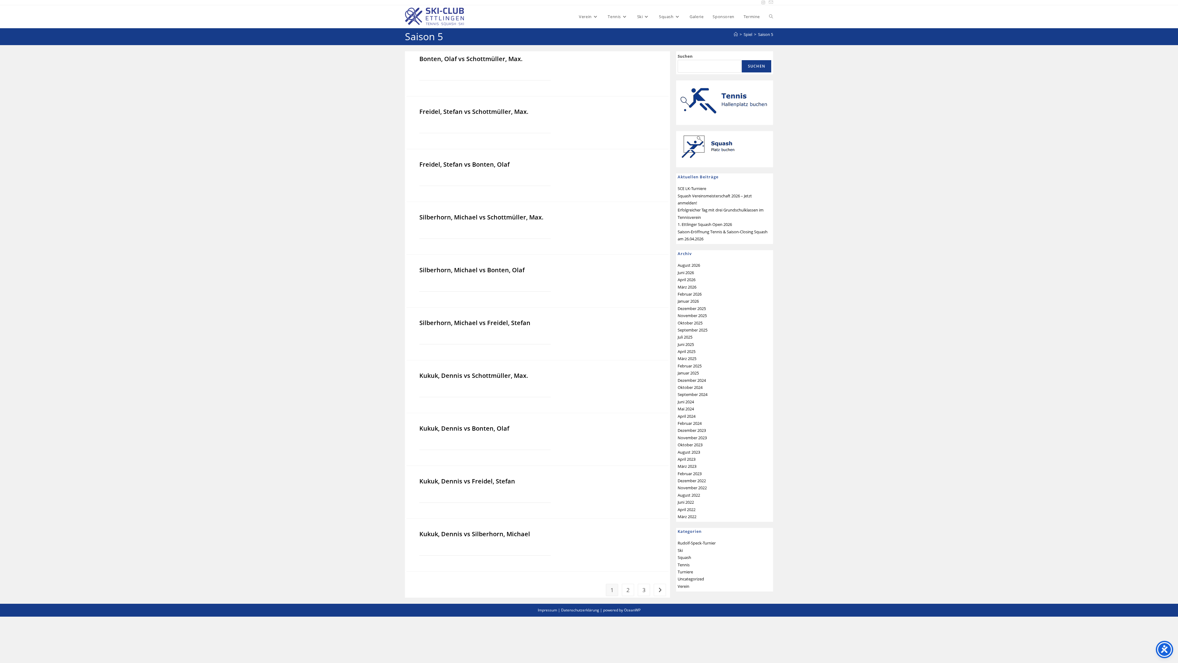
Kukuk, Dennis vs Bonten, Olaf (464, 428)
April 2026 (686, 279)
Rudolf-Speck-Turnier (697, 543)
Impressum (547, 610)
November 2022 (692, 487)
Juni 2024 (686, 402)
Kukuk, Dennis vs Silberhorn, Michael (474, 534)
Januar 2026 (688, 301)
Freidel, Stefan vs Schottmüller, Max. (474, 111)
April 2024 (686, 416)
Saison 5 (765, 34)
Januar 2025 (688, 373)
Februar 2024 (690, 423)
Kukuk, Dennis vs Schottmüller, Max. (473, 375)
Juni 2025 (686, 344)
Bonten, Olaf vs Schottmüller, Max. (471, 59)
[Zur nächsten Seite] (660, 590)
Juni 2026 (686, 272)
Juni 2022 (686, 502)
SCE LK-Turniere (692, 188)
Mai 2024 (686, 409)
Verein (683, 586)
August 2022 (689, 495)
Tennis (684, 565)
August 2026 (689, 265)
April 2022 (686, 509)
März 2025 (687, 358)
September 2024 (692, 394)
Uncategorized (691, 579)
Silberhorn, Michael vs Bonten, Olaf (472, 270)
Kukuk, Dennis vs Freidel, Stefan (467, 481)
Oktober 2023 (690, 445)
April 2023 (686, 459)
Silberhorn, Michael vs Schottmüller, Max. (481, 217)
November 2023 (692, 437)
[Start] (736, 34)
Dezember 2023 (692, 430)
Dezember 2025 (692, 308)
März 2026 (687, 287)
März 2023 (687, 466)
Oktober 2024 (690, 387)
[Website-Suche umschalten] (771, 16)
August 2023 (689, 452)
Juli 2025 (685, 337)
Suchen (685, 56)
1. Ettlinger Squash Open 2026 (705, 224)
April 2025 (686, 351)
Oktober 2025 (690, 323)
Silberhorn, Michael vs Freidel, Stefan (474, 323)
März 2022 (687, 516)
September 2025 (692, 330)
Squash (684, 557)
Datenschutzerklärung (580, 610)
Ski (680, 550)
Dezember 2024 (692, 380)
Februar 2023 (690, 473)
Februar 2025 (690, 366)
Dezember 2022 (692, 480)
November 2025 (692, 315)
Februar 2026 (690, 294)
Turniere (685, 572)
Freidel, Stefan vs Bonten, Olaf (464, 164)
